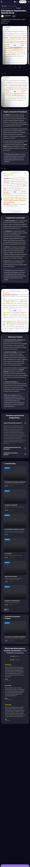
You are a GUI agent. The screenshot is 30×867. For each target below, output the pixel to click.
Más (6, 609)
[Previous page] (10, 67)
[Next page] (19, 67)
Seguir (14, 16)
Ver (15, 91)
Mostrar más (4, 23)
